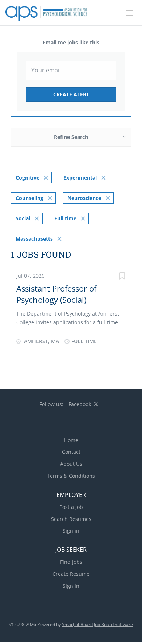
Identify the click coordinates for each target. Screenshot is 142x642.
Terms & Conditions (71, 475)
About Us (71, 463)
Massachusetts (34, 238)
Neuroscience (84, 197)
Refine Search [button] (71, 136)
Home (71, 440)
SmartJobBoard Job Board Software (97, 624)
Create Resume (71, 573)
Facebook (79, 404)
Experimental (80, 177)
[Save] (122, 276)
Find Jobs (71, 561)
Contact (71, 451)
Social (23, 218)
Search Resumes (71, 518)
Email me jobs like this (71, 42)
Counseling (29, 197)
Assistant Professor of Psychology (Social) (56, 294)
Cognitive (27, 177)
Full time (65, 218)
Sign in (71, 530)
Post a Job (71, 506)
